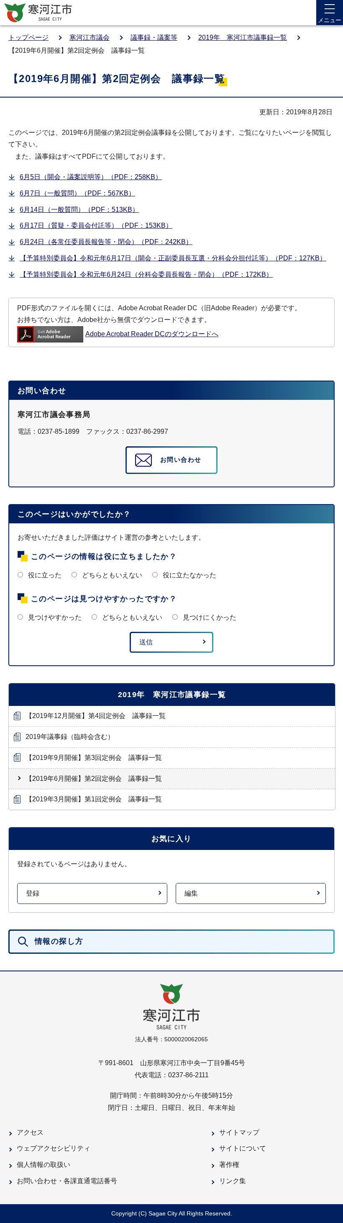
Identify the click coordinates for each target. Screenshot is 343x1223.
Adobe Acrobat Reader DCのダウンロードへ (151, 333)
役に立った (44, 575)
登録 (32, 893)
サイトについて (242, 1148)
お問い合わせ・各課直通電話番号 (67, 1180)
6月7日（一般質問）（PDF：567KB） (77, 193)
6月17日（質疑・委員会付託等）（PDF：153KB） (96, 225)
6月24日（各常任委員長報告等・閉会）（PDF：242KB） (106, 241)
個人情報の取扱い (43, 1164)
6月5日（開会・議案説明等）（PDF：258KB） (91, 176)
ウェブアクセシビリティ (53, 1148)
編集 (191, 893)
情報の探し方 (59, 941)
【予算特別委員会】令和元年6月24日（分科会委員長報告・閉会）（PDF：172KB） (146, 274)
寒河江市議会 (89, 37)
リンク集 (232, 1180)
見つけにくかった (209, 617)
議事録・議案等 (154, 37)
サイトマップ (239, 1132)
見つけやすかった (55, 617)
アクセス (30, 1132)
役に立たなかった (189, 575)
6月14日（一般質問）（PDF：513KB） (79, 209)
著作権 (229, 1164)
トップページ (28, 37)
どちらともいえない (112, 575)
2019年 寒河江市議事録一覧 (242, 37)
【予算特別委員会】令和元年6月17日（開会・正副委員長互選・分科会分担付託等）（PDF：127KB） (173, 258)
